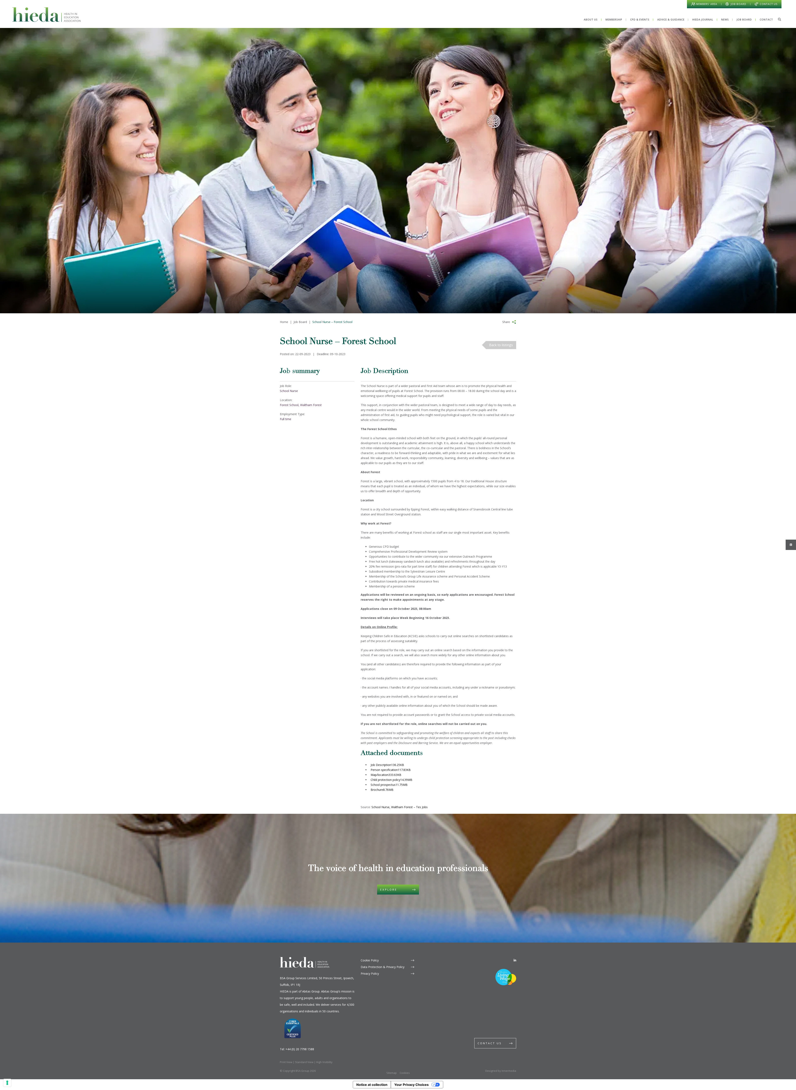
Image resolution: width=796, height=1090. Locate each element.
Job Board (738, 4)
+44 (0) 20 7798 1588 (299, 1049)
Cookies (405, 1073)
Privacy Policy (370, 973)
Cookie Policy (370, 960)
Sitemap (391, 1073)
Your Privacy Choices (411, 1085)
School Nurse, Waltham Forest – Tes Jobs (399, 807)
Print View (286, 1062)
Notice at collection (371, 1085)
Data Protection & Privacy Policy (382, 967)
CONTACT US (490, 1043)
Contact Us (768, 4)
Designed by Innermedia (500, 1071)
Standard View (304, 1062)
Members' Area (706, 4)
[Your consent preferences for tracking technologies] (7, 1083)
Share (506, 322)
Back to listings (501, 345)
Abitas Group (311, 991)
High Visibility (324, 1062)
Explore (388, 889)
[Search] (779, 19)
